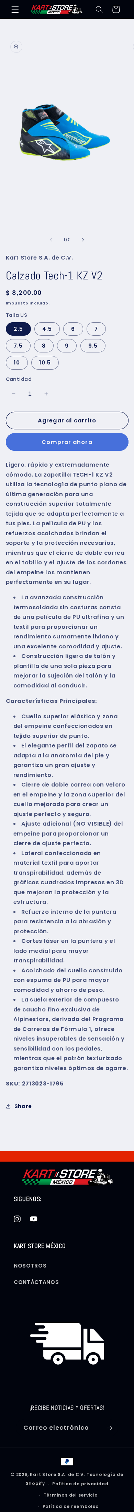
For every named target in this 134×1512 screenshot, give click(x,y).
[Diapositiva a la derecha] (82, 239)
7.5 (18, 345)
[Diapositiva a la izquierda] (51, 239)
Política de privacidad (80, 1484)
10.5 (45, 362)
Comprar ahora (67, 442)
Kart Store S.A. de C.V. (57, 1474)
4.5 (47, 329)
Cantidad (19, 379)
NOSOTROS (30, 1265)
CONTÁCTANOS (36, 1282)
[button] (15, 9)
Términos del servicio (71, 1495)
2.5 (18, 329)
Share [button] (23, 1106)
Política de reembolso (71, 1506)
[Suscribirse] (109, 1428)
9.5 (93, 345)
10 (17, 362)
